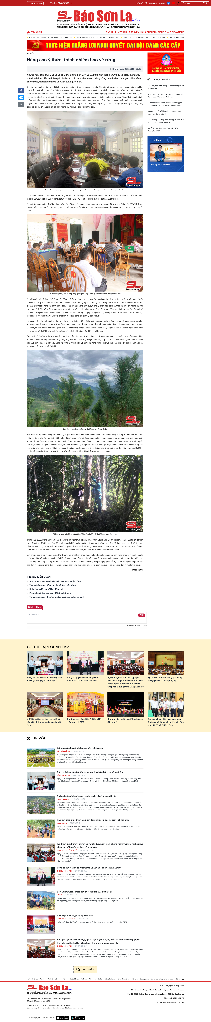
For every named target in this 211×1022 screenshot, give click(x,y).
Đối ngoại (92, 979)
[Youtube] (173, 3)
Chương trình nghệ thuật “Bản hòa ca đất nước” (125, 720)
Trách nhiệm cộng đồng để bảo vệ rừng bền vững (52, 585)
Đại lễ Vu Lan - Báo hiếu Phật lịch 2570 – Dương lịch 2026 (85, 720)
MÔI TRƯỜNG (62, 823)
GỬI (142, 615)
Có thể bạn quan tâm (48, 647)
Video (157, 139)
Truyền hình (137, 32)
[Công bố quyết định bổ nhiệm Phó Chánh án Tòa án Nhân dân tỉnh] (85, 663)
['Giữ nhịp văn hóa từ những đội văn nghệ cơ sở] (41, 757)
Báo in (109, 32)
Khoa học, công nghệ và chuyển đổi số (166, 979)
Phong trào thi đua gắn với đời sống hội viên (50, 593)
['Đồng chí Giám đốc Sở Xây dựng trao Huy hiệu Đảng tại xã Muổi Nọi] (41, 781)
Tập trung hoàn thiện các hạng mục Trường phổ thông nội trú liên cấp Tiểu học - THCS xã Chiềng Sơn (166, 722)
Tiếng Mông (178, 32)
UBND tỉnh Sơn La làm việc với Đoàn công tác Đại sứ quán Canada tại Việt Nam (44, 722)
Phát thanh (121, 32)
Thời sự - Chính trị (64, 871)
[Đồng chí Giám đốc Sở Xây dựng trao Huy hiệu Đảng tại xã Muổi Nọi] (45, 663)
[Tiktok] (178, 3)
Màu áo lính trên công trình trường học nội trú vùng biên (50, 37)
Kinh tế (50, 979)
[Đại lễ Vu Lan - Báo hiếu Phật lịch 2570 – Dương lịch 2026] (85, 704)
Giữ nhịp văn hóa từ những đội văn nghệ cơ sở (80, 748)
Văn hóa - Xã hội (63, 751)
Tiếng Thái (163, 32)
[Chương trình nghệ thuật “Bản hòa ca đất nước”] (125, 704)
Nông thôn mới (63, 799)
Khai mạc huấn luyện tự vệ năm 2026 (75, 916)
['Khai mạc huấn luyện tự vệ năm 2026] (41, 924)
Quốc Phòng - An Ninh (66, 919)
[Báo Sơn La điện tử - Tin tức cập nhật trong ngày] (98, 19)
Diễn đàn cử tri (123, 979)
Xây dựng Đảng (63, 775)
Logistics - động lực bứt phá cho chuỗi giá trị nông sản (97, 37)
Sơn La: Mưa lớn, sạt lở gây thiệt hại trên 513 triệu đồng (55, 581)
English (151, 32)
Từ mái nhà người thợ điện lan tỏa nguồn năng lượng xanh (56, 597)
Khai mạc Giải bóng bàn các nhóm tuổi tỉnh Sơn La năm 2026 (146, 37)
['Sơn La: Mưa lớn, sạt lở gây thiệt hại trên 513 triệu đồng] (41, 900)
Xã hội (30, 53)
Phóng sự (134, 979)
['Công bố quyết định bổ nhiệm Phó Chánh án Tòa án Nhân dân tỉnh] (41, 876)
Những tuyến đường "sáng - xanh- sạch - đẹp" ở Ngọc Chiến (86, 796)
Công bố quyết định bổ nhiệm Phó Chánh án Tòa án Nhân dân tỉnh (83, 679)
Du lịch (100, 979)
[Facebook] (168, 3)
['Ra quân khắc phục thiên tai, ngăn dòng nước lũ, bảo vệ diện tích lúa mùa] (41, 829)
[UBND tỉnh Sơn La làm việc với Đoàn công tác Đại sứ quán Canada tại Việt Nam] (45, 704)
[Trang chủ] (29, 979)
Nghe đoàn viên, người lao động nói (46, 589)
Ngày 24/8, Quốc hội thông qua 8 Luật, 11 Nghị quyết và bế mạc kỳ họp (165, 679)
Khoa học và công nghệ (67, 850)
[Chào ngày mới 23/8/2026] (166, 152)
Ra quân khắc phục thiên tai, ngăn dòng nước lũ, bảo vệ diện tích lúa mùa (93, 820)
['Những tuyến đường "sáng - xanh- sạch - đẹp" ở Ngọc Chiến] (41, 805)
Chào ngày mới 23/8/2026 (160, 165)
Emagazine (144, 979)
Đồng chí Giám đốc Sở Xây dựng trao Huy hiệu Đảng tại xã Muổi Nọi (44, 679)
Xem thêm (88, 969)
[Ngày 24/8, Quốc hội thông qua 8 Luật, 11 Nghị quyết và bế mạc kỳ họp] (166, 663)
